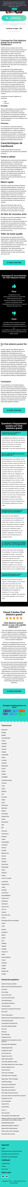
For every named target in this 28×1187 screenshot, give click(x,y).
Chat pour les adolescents (9, 1084)
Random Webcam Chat (8, 1067)
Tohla (3, 786)
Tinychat (4, 783)
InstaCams (4, 932)
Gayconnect (5, 864)
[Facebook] (3, 1176)
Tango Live (5, 951)
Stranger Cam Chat (7, 1098)
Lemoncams (5, 892)
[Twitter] (6, 1176)
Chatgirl (4, 974)
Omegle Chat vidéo (7, 1050)
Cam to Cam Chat (6, 995)
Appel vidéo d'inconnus (8, 1087)
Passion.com (5, 898)
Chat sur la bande (6, 878)
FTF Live (4, 909)
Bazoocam (4, 729)
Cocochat (4, 797)
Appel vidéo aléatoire (7, 1059)
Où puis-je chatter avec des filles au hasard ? (14, 1095)
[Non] (25, 5)
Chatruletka (5, 813)
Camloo (4, 856)
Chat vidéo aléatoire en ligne (9, 1061)
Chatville (4, 850)
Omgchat (4, 872)
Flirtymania (5, 805)
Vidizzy (4, 938)
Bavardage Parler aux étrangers (10, 920)
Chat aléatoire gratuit (7, 1020)
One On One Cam (6, 1053)
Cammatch (5, 904)
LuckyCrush (5, 881)
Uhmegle (4, 949)
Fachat (3, 918)
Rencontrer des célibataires (9, 1044)
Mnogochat (5, 766)
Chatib (3, 800)
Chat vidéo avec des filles (8, 1090)
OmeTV (4, 768)
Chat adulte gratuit (7, 1000)
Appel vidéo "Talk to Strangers (10, 1079)
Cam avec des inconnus (8, 997)
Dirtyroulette (5, 867)
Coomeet (4, 760)
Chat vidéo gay (6, 1034)
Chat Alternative (6, 738)
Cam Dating (5, 992)
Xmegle (4, 968)
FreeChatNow (5, 842)
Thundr (4, 960)
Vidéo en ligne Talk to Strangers (10, 1131)
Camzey (4, 912)
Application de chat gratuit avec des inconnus (11, 1040)
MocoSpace (5, 822)
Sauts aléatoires (6, 957)
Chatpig (4, 752)
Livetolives (4, 845)
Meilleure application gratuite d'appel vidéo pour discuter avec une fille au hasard (13, 1119)
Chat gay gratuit (6, 1006)
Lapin (3, 926)
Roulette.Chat (5, 884)
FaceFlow (4, 763)
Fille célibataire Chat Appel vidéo (10, 1115)
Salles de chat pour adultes (9, 984)
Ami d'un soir (5, 906)
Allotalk (4, 735)
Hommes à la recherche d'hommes (11, 1009)
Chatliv (3, 819)
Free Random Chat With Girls (9, 1023)
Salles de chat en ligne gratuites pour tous (13, 1018)
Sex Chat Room (6, 1070)
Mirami (3, 935)
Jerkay (3, 887)
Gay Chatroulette (6, 1101)
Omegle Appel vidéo (7, 1048)
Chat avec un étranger (8, 1073)
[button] (7, 711)
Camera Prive (5, 1104)
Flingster (4, 861)
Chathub (4, 746)
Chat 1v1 (4, 1110)
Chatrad (4, 859)
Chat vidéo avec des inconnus (10, 1093)
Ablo (3, 825)
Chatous (4, 847)
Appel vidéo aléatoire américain (10, 1125)
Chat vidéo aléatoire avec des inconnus (12, 1064)
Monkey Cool (5, 853)
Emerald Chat (5, 816)
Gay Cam (4, 1029)
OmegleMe (4, 777)
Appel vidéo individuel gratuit (9, 1128)
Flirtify (3, 954)
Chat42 (4, 741)
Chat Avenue (5, 834)
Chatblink (4, 743)
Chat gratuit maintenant (8, 1003)
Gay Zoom (4, 1011)
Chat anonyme (6, 1113)
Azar (3, 940)
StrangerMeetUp (6, 895)
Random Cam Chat (7, 1056)
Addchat (4, 774)
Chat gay (4, 1031)
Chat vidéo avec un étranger (9, 1075)
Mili (3, 827)
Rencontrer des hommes (8, 1134)
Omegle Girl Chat (6, 1037)
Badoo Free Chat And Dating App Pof (12, 986)
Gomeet (4, 929)
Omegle (4, 732)
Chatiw (3, 839)
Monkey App (5, 971)
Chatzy (3, 757)
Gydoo (3, 870)
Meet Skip (4, 808)
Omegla (4, 965)
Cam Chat (4, 989)
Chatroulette (5, 754)
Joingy (3, 923)
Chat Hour (4, 831)
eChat (3, 802)
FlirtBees (4, 943)
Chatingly (4, 963)
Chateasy (4, 836)
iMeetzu (4, 811)
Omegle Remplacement (8, 1123)
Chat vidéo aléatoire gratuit (9, 1026)
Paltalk (3, 771)
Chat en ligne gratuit (7, 1015)
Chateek (4, 946)
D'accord (14, 9)
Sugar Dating (5, 1106)
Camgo (4, 875)
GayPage (4, 890)
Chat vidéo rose (6, 915)
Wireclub (4, 791)
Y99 (3, 794)
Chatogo (4, 749)
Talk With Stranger (7, 780)
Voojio (3, 788)
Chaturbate (5, 901)
